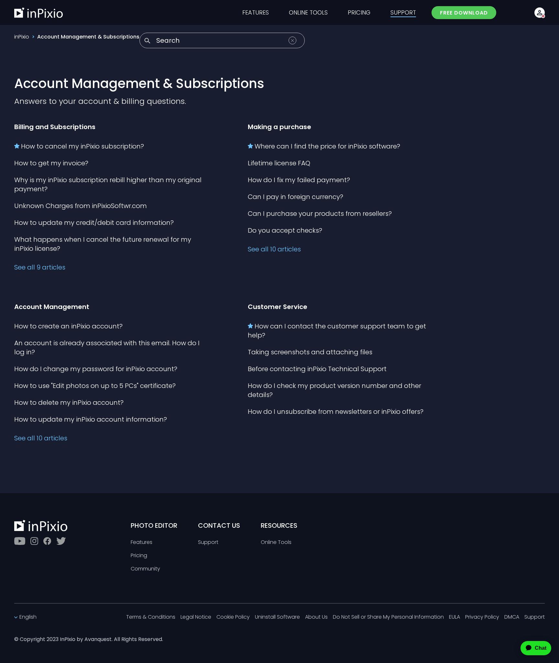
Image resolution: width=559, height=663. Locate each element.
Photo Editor (154, 525)
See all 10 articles (274, 249)
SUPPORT (403, 13)
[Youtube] (19, 541)
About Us (316, 617)
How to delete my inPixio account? (69, 402)
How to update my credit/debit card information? (94, 222)
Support (208, 542)
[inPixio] (38, 12)
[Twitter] (61, 541)
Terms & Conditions (150, 617)
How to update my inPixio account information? (90, 419)
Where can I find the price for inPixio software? (327, 146)
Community (145, 569)
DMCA (511, 617)
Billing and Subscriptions (54, 126)
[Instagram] (34, 541)
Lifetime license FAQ (279, 163)
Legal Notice (196, 617)
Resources (279, 525)
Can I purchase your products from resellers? (320, 213)
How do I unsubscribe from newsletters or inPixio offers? (335, 411)
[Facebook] (47, 541)
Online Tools (276, 542)
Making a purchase (279, 126)
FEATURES (255, 13)
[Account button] (539, 12)
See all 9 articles (39, 267)
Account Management (51, 306)
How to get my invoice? (51, 163)
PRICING (359, 13)
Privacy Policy (482, 617)
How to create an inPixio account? (68, 326)
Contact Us (219, 525)
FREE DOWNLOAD (464, 13)
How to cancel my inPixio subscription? (82, 146)
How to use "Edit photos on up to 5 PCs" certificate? (95, 385)
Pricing (139, 555)
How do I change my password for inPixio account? (95, 368)
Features (141, 542)
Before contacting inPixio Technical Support (317, 368)
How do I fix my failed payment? (299, 179)
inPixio (21, 36)
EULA (454, 617)
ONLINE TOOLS (308, 13)
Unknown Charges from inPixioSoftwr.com (80, 205)
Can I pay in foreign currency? (295, 196)
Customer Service (277, 306)
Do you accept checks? (285, 230)
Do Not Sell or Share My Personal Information (388, 617)
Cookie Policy (233, 617)
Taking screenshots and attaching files (310, 352)
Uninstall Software (277, 617)
